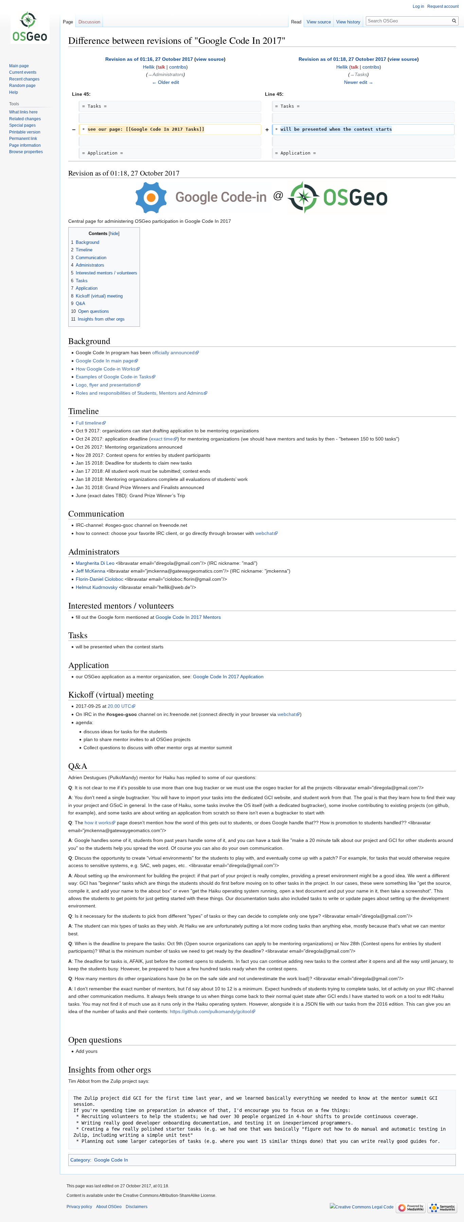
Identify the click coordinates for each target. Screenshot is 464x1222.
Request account (443, 6)
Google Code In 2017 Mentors (188, 617)
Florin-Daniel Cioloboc (99, 579)
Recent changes (24, 79)
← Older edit (165, 82)
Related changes (25, 118)
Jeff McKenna (90, 571)
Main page (19, 66)
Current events (22, 72)
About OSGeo (109, 1206)
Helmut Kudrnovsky (97, 587)
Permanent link (23, 138)
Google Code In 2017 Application (228, 676)
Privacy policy (79, 1206)
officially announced (173, 352)
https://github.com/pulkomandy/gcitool (210, 1011)
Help (13, 92)
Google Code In (111, 1160)
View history (348, 21)
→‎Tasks (358, 74)
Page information (25, 145)
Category (80, 1160)
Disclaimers (136, 1206)
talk (161, 67)
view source (210, 59)
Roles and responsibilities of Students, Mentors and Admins (139, 393)
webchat (264, 533)
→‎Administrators (165, 74)
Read (296, 21)
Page (68, 21)
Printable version (24, 132)
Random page (22, 85)
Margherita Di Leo (95, 563)
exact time (162, 439)
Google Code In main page (105, 360)
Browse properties (26, 151)
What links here (23, 112)
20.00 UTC (119, 706)
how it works (98, 822)
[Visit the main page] (30, 27)
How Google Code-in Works (106, 369)
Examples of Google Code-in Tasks (113, 376)
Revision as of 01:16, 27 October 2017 (149, 59)
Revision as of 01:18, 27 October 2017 (342, 59)
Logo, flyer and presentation (106, 385)
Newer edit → (358, 82)
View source (319, 21)
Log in (418, 6)
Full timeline (89, 423)
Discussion (89, 21)
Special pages (22, 125)
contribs (177, 67)
